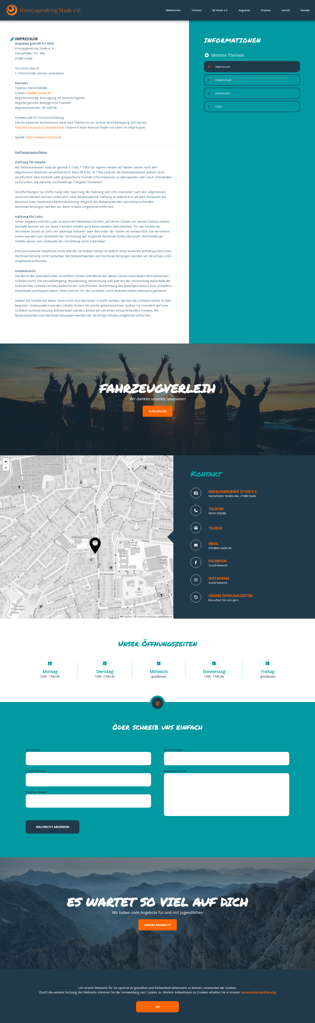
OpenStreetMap (146, 616)
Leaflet (127, 616)
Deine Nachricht (175, 771)
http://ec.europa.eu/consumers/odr (40, 127)
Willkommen (173, 10)
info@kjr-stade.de (38, 93)
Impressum (222, 67)
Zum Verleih (157, 411)
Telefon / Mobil (36, 792)
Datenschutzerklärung (258, 992)
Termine (196, 10)
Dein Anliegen (173, 750)
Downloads (222, 93)
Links (218, 106)
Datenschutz (223, 80)
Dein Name (33, 750)
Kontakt (305, 10)
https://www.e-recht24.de (44, 137)
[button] (95, 545)
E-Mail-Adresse (36, 771)
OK (158, 1007)
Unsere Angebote (157, 925)
